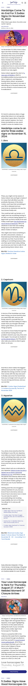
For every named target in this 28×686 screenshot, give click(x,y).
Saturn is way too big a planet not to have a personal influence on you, (13, 472)
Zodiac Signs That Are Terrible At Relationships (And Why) (13, 511)
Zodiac (8, 7)
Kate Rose (4, 596)
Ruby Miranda (4, 26)
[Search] (22, 2)
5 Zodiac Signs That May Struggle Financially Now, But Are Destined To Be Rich (14, 516)
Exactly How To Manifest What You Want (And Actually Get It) (13, 521)
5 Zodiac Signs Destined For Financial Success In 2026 (14, 526)
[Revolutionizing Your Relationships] (14, 2)
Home (2, 7)
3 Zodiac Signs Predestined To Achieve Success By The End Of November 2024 (13, 388)
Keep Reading (14, 671)
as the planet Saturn (8, 339)
